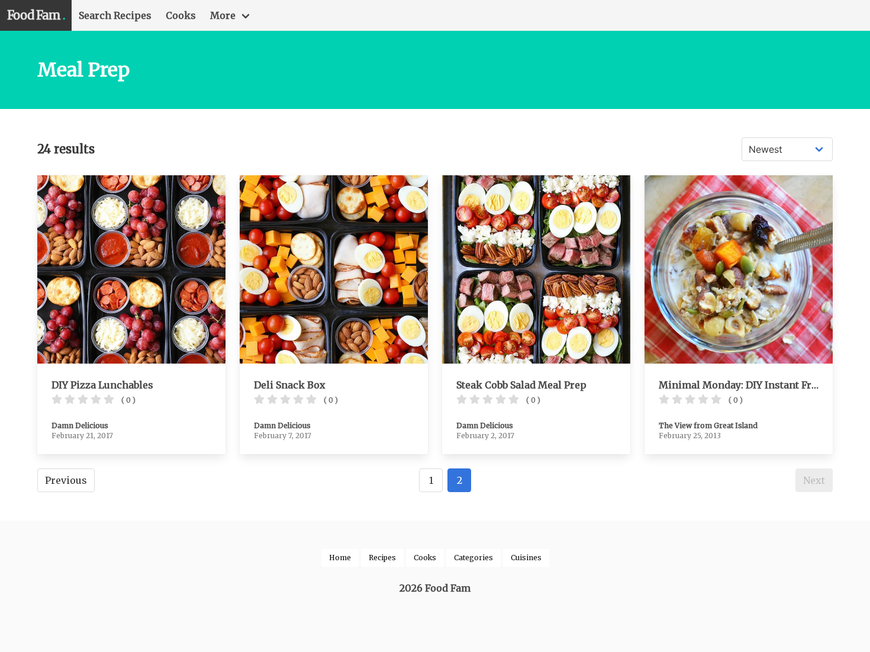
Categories (473, 557)
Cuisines (526, 557)
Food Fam (36, 15)
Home (340, 557)
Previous (66, 480)
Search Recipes (115, 15)
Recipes (382, 557)
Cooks (181, 15)
